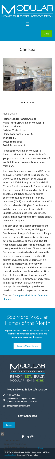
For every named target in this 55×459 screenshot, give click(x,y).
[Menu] (27, 24)
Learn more (10, 454)
